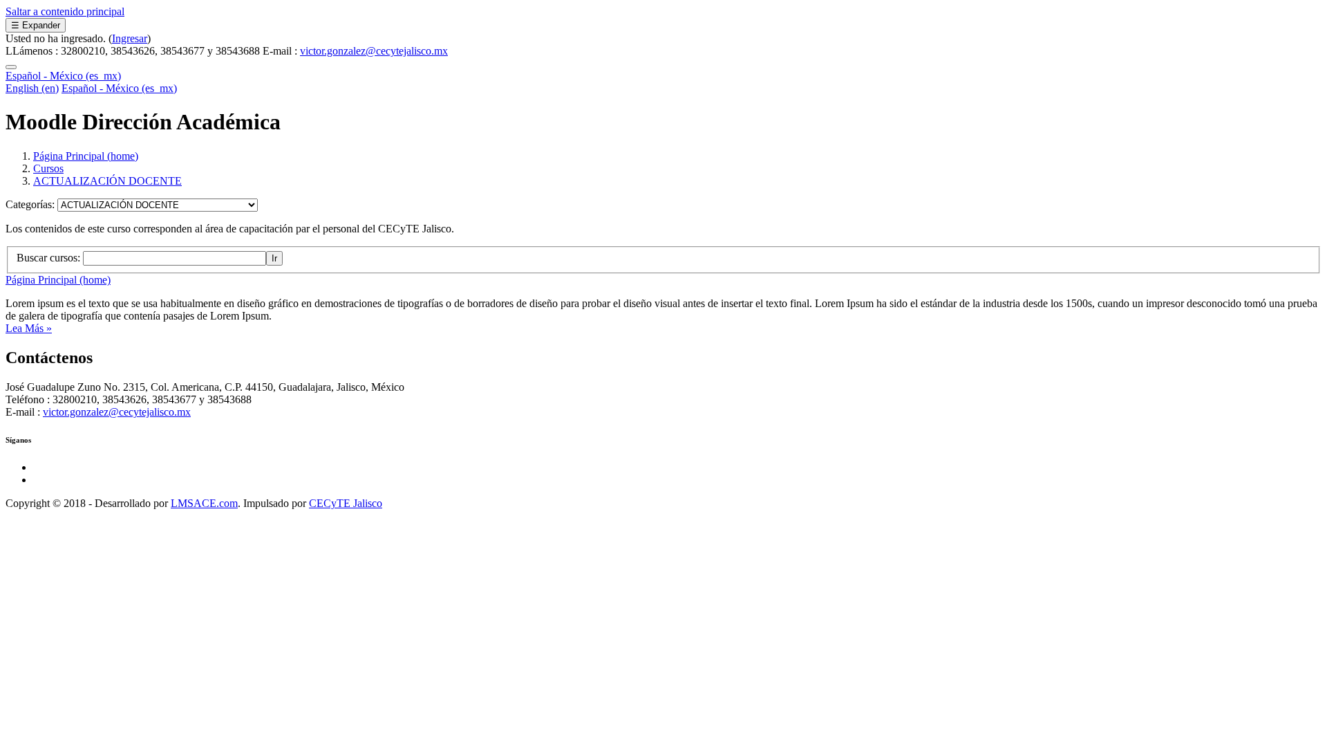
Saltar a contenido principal (65, 11)
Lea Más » (29, 328)
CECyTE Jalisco (345, 503)
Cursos (48, 168)
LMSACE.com (204, 503)
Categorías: (31, 204)
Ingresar (129, 38)
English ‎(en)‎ (32, 88)
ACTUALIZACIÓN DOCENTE (107, 181)
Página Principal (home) (85, 156)
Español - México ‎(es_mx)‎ (63, 76)
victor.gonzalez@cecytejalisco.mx (374, 51)
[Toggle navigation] (11, 67)
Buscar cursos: (50, 258)
